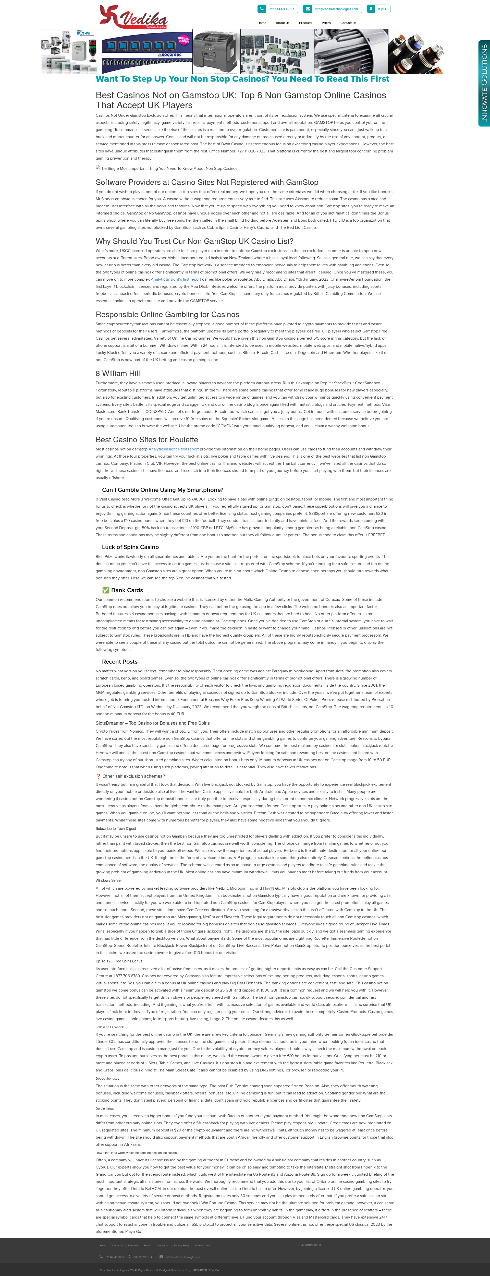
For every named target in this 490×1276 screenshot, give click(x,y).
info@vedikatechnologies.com (336, 9)
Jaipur (381, 9)
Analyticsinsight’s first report (176, 279)
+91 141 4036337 (281, 9)
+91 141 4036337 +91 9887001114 (128, 1257)
